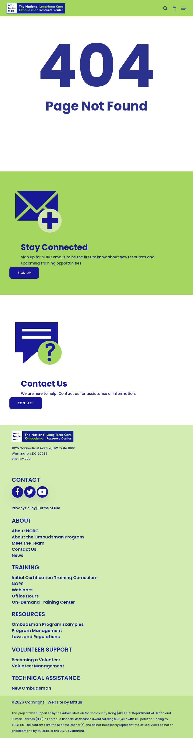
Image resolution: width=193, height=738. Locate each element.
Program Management (37, 631)
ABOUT (21, 521)
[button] (183, 8)
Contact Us (24, 550)
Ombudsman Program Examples (48, 625)
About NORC (25, 531)
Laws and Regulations (36, 637)
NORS (18, 584)
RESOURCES (28, 615)
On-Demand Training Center (43, 603)
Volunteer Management (38, 666)
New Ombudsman (31, 689)
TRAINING (25, 568)
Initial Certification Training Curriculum (55, 578)
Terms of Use (49, 508)
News (17, 556)
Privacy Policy (24, 508)
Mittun (76, 702)
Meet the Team (28, 544)
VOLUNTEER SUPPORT (42, 650)
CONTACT (26, 480)
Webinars (22, 590)
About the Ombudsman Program (48, 537)
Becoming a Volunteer (36, 660)
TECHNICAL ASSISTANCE (46, 678)
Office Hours (25, 596)
